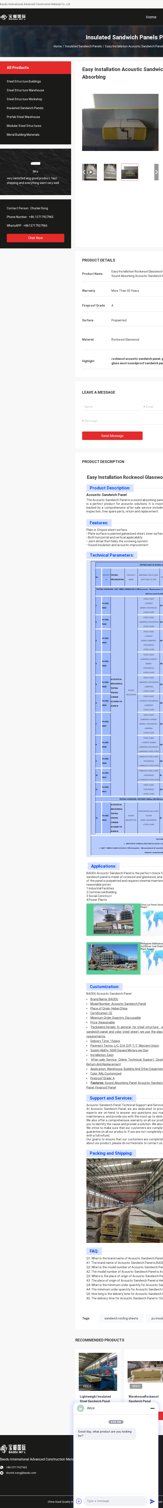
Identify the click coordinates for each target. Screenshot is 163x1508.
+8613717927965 (35, 225)
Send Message (112, 436)
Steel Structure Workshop (24, 99)
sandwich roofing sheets (121, 1318)
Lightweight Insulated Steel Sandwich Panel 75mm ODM (95, 1401)
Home (58, 46)
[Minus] (152, 1408)
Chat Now (35, 238)
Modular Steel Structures (24, 125)
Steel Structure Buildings (24, 81)
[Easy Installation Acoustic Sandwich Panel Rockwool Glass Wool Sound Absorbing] (98, 1371)
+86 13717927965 (41, 217)
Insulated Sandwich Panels (83, 46)
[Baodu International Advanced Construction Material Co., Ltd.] (14, 17)
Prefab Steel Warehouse (23, 117)
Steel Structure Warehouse (25, 90)
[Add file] (79, 1501)
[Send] (152, 1501)
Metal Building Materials (23, 134)
